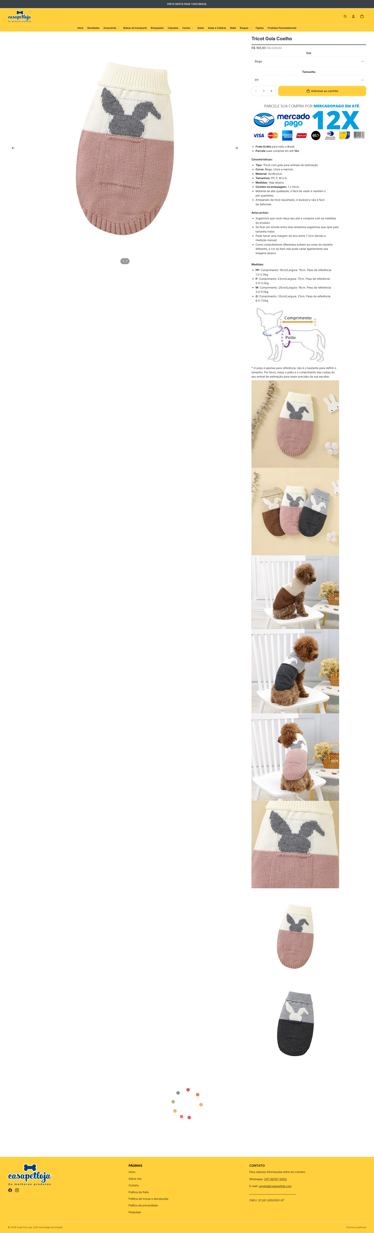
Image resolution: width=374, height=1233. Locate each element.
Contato (134, 1185)
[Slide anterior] (12, 148)
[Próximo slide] (238, 148)
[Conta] (353, 16)
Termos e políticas (356, 1227)
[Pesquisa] (345, 16)
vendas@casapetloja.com (275, 1186)
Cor (308, 53)
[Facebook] (10, 1190)
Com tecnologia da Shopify (48, 1227)
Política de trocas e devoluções (148, 1198)
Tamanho (308, 72)
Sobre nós (135, 1178)
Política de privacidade (143, 1205)
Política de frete (139, 1192)
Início (132, 1172)
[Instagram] (17, 1190)
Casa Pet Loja (24, 1227)
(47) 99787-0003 (275, 1179)
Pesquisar (135, 1212)
